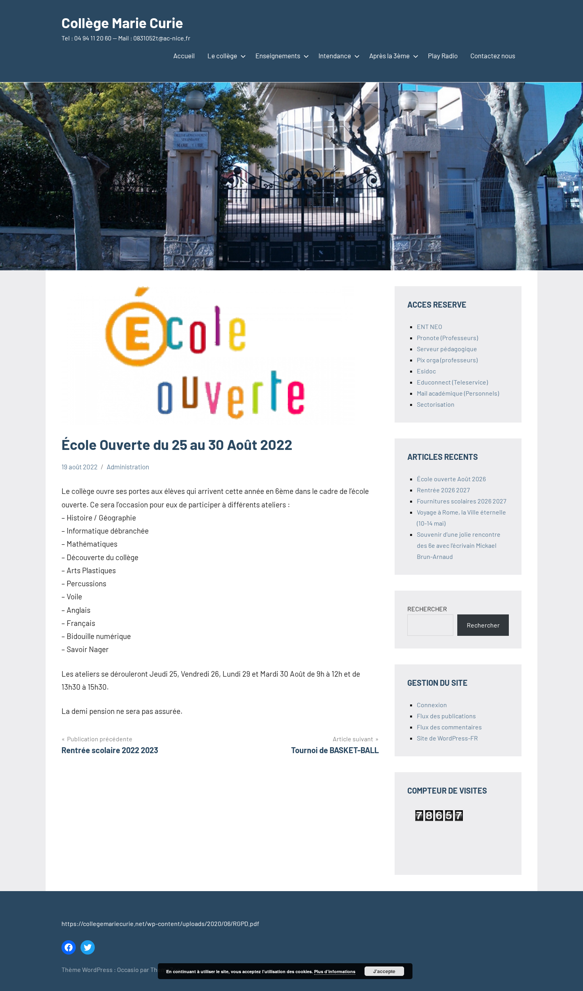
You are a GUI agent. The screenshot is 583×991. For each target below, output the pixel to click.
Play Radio (443, 55)
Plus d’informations (334, 971)
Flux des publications (446, 715)
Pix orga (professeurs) (447, 359)
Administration (128, 467)
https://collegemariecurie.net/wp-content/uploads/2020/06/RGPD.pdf (160, 923)
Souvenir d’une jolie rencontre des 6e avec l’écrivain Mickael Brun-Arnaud (459, 545)
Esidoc (426, 371)
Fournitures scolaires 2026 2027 (461, 501)
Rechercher (483, 625)
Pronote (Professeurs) (447, 337)
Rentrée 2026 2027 (443, 490)
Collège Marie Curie (122, 22)
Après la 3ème (389, 55)
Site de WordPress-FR (447, 738)
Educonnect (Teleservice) (452, 382)
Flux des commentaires (449, 727)
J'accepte (384, 971)
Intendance (334, 55)
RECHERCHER (427, 608)
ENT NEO (429, 326)
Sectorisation (436, 404)
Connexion (432, 704)
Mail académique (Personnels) (458, 393)
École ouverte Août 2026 (451, 478)
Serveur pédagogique (447, 348)
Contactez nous (492, 55)
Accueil (184, 55)
